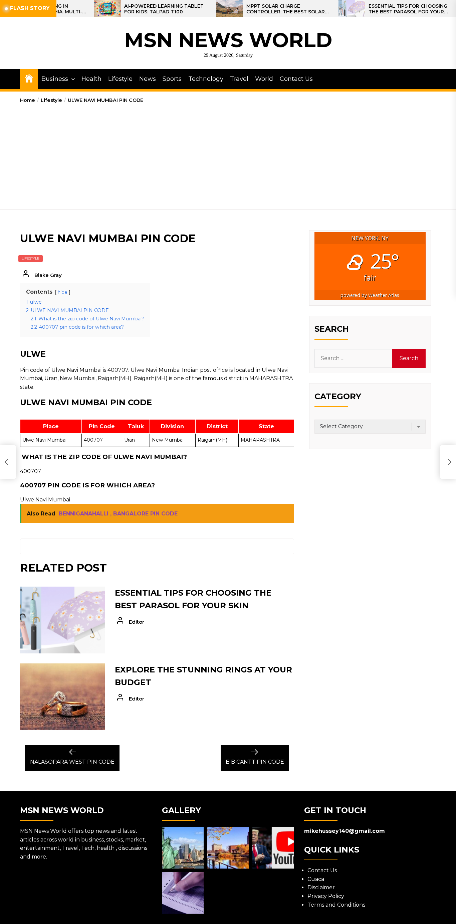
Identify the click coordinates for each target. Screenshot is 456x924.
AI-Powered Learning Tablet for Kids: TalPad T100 (137, 9)
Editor (136, 622)
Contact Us (296, 79)
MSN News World (228, 40)
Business (54, 79)
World (264, 79)
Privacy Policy (325, 896)
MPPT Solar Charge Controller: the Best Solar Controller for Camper (259, 9)
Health (91, 79)
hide (62, 292)
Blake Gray (48, 275)
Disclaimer (321, 887)
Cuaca (315, 879)
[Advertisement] (228, 154)
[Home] (29, 78)
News (147, 79)
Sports (172, 79)
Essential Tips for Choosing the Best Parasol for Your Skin (381, 9)
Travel (239, 79)
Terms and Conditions (336, 905)
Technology (205, 79)
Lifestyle (120, 79)
